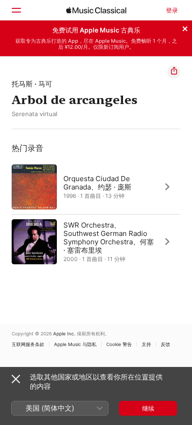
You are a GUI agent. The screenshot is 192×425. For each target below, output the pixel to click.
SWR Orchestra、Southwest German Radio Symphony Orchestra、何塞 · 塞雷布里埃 (108, 237)
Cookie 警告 (119, 344)
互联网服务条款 (28, 344)
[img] (96, 10)
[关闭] (185, 27)
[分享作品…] (173, 71)
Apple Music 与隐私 (75, 344)
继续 (148, 408)
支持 (146, 344)
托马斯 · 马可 (32, 83)
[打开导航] (16, 10)
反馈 (165, 344)
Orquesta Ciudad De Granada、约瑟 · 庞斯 (97, 182)
